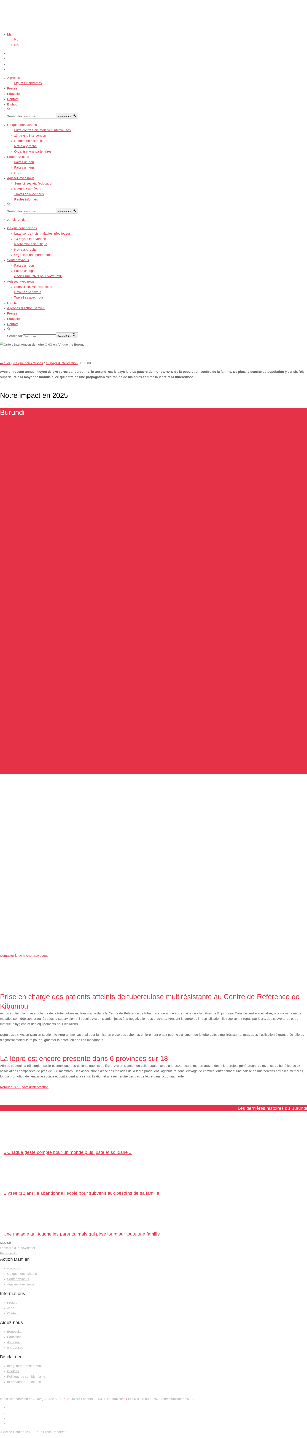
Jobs (10, 1308)
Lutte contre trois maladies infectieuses (42, 130)
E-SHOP (13, 303)
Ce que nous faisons (22, 125)
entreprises (15, 1347)
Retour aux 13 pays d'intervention (24, 1087)
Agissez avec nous (20, 178)
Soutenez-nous (18, 157)
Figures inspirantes (28, 83)
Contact (12, 99)
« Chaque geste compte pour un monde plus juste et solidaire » (68, 1152)
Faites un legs (24, 167)
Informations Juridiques (24, 1382)
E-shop (12, 104)
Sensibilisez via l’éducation (33, 183)
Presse (12, 88)
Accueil (5, 363)
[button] (9, 110)
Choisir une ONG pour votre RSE (38, 276)
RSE (17, 173)
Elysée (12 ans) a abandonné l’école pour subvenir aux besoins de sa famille (81, 1193)
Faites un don (24, 162)
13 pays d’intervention (30, 135)
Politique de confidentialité (26, 1376)
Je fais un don (17, 219)
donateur (13, 1342)
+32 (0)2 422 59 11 (49, 1399)
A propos (13, 78)
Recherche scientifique (30, 141)
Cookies (13, 1371)
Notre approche (25, 146)
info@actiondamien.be (16, 1399)
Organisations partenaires (33, 151)
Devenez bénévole (27, 189)
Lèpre (4, 824)
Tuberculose (20, 824)
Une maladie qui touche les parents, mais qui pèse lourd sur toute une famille (82, 1233)
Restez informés (26, 199)
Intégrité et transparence (25, 1366)
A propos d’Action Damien (26, 308)
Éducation (14, 94)
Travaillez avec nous (29, 194)
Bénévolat (14, 1331)
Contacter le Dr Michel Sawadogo (24, 955)
